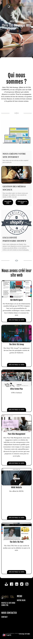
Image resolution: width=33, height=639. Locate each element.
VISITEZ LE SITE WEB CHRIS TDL (8, 604)
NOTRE (19, 600)
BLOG (23, 600)
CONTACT (4, 617)
